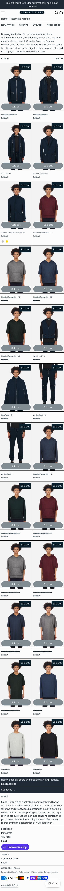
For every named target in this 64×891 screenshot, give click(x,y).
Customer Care (9, 858)
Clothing (23, 24)
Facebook (6, 828)
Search (5, 854)
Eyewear (37, 24)
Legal (4, 862)
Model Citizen (14, 868)
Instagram (6, 832)
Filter (4, 58)
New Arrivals (8, 24)
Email (4, 840)
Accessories (53, 24)
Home (4, 18)
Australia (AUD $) (8, 885)
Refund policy (24, 872)
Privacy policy (37, 872)
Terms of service (51, 872)
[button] (56, 13)
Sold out (15, 106)
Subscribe (6, 789)
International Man (20, 18)
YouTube (6, 836)
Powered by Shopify (9, 872)
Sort (58, 58)
